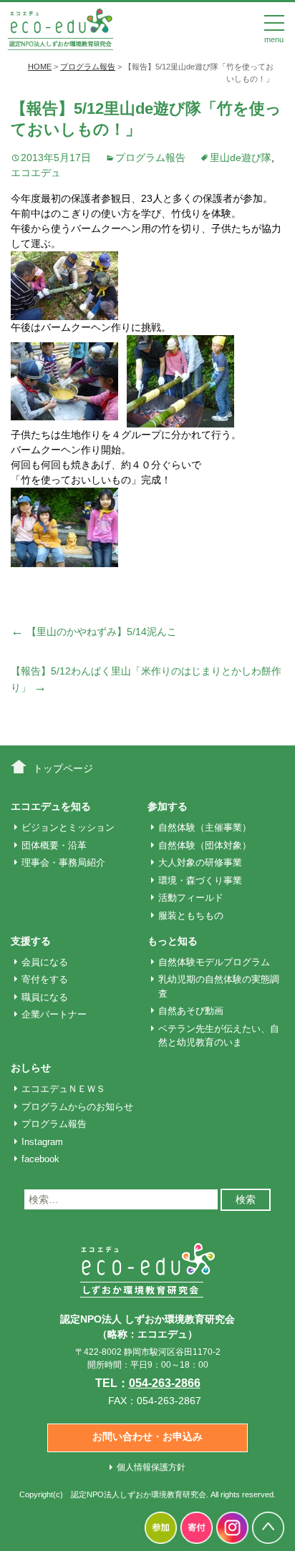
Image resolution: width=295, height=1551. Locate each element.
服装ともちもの (190, 915)
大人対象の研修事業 (200, 862)
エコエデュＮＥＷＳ (63, 1088)
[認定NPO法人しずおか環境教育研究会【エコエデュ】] (60, 28)
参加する (168, 806)
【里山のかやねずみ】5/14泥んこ (94, 631)
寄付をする (44, 979)
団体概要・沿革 (54, 845)
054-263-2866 (164, 1383)
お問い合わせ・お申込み (147, 1436)
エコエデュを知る (51, 806)
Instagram (42, 1141)
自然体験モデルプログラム (214, 962)
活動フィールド (190, 897)
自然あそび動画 (190, 1010)
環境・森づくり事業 (200, 880)
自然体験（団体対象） (204, 845)
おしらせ (31, 1067)
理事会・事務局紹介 (63, 862)
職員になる (44, 997)
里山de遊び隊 (240, 157)
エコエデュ (36, 172)
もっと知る (173, 940)
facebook (40, 1159)
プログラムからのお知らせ (77, 1106)
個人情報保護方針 (151, 1467)
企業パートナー (54, 1014)
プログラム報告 (150, 157)
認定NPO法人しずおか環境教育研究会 (138, 1494)
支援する (31, 940)
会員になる (44, 962)
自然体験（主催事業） (204, 827)
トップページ (63, 768)
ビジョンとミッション (68, 827)
